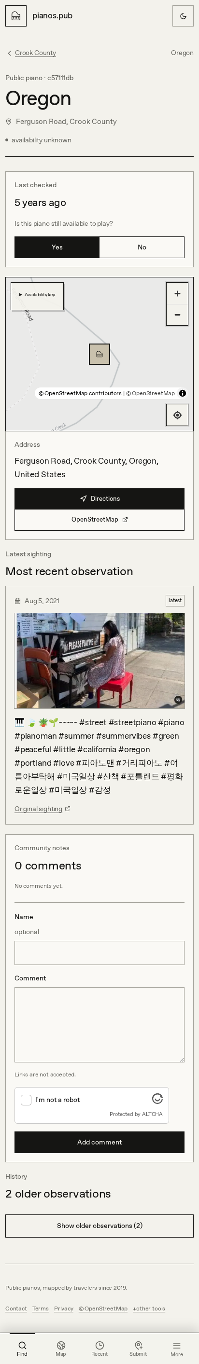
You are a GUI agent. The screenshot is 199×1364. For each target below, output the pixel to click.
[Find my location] (177, 415)
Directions (105, 498)
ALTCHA (152, 1114)
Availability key (40, 294)
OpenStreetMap (94, 519)
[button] (99, 354)
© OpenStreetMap (150, 393)
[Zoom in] (177, 293)
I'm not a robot (57, 1099)
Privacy (63, 1308)
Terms (40, 1308)
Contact (16, 1308)
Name (26, 924)
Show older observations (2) (99, 1225)
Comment (30, 978)
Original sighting (38, 809)
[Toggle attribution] (182, 393)
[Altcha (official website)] (157, 1101)
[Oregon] (99, 354)
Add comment (99, 1142)
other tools (150, 1308)
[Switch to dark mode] (183, 16)
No (142, 247)
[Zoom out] (177, 314)
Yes (57, 247)
